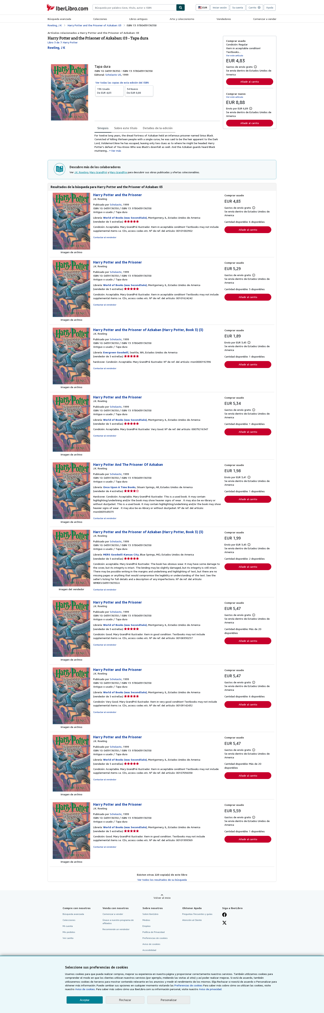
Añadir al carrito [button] (249, 81)
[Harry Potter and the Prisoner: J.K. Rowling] (71, 248)
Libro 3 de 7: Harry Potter (63, 42)
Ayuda (269, 7)
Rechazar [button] (125, 1000)
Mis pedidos (69, 932)
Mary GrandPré (98, 172)
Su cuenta (237, 7)
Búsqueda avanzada (59, 18)
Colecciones (100, 18)
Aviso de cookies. (85, 989)
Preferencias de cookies (188, 985)
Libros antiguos (138, 18)
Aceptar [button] (84, 1000)
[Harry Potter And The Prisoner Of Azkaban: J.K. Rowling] (71, 518)
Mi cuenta (68, 926)
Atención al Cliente (192, 920)
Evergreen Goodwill (115, 352)
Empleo (146, 926)
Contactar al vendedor (104, 237)
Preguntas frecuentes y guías (197, 914)
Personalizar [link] (169, 1000)
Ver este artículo (234, 55)
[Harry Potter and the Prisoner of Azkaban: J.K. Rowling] (71, 383)
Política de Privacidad (153, 932)
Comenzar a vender (264, 18)
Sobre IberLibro (150, 914)
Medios (146, 920)
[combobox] (134, 7)
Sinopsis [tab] (103, 128)
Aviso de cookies (151, 944)
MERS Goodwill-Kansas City (121, 554)
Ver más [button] (116, 150)
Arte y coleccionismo (182, 18)
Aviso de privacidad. (210, 989)
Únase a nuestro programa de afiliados (118, 922)
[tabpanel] (157, 143)
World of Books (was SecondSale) (125, 217)
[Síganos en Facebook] (224, 915)
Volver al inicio (162, 897)
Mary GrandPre (118, 172)
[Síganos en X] (224, 923)
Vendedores (224, 18)
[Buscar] (180, 7)
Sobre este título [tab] (125, 128)
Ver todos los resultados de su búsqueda (162, 879)
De (104, 90)
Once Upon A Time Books (119, 487)
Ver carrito (68, 938)
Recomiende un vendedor (116, 929)
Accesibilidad (149, 950)
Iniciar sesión (220, 7)
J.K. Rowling (81, 172)
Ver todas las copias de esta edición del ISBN (122, 82)
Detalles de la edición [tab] (157, 128)
